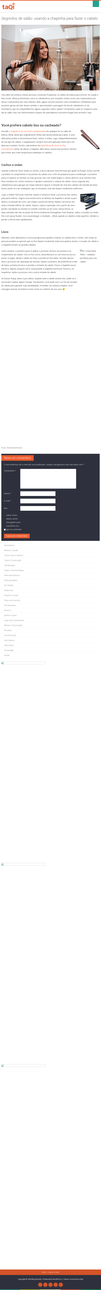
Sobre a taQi (53, 1272)
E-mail (7, 500)
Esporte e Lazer (11, 595)
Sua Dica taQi (10, 635)
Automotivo (9, 545)
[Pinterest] (50, 1285)
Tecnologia (9, 650)
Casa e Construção (12, 560)
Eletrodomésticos (12, 575)
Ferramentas (10, 605)
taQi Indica (9, 645)
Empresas (8, 590)
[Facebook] (40, 1285)
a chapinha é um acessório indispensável (27, 131)
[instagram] (61, 1285)
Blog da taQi (37, 1279)
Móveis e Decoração (13, 625)
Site (5, 508)
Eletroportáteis (11, 580)
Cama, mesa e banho (13, 555)
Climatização (9, 565)
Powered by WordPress (52, 1279)
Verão (7, 655)
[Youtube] (45, 1285)
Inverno (7, 610)
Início (44, 1272)
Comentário (10, 470)
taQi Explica (9, 640)
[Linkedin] (56, 1285)
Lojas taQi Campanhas (14, 620)
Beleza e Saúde (11, 550)
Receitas (8, 630)
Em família (8, 585)
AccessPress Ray (76, 1279)
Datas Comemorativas (14, 570)
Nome (7, 493)
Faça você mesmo (12, 600)
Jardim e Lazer (10, 615)
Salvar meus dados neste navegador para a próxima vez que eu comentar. (14, 522)
